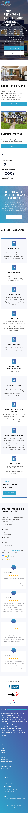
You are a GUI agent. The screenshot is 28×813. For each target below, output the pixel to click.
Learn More (14, 103)
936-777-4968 (15, 550)
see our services (14, 53)
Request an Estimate (9, 492)
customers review (14, 48)
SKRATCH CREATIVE (16, 805)
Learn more (14, 146)
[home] (6, 3)
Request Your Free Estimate (14, 216)
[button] (25, 3)
